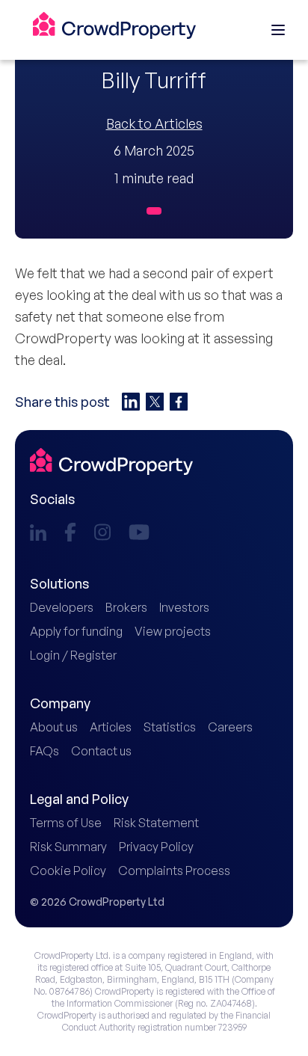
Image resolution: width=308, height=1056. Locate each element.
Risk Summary (68, 847)
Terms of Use (66, 823)
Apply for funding (76, 631)
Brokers (126, 607)
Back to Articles (154, 123)
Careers (230, 727)
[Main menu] (278, 30)
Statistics (170, 727)
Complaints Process (174, 871)
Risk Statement (156, 823)
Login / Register (73, 655)
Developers (61, 607)
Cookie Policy (68, 871)
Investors (184, 607)
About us (54, 727)
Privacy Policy (156, 847)
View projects (173, 631)
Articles (111, 727)
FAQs (44, 751)
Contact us (101, 751)
